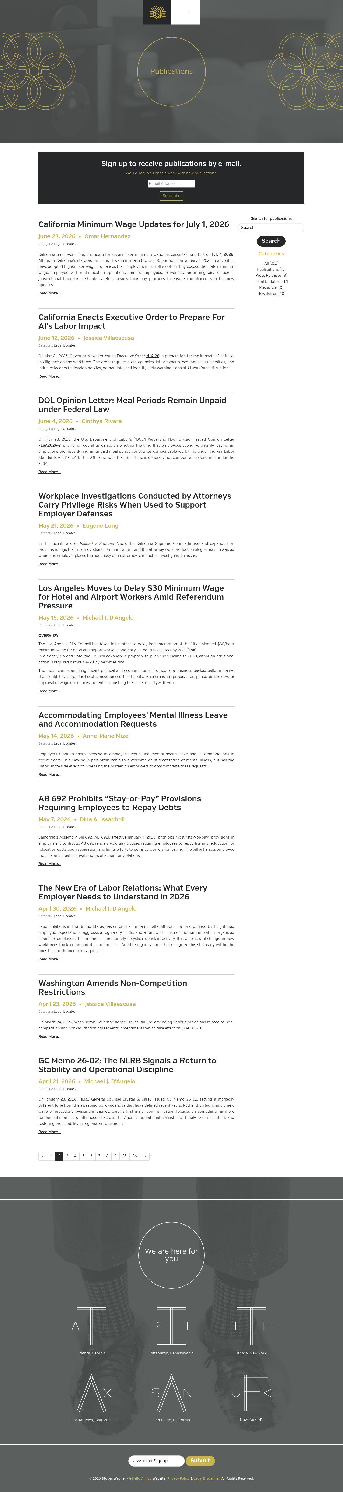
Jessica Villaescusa (109, 338)
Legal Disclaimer (207, 1478)
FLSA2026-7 (49, 446)
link (192, 650)
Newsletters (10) (271, 294)
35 (124, 1156)
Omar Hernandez (107, 237)
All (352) (271, 264)
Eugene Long (101, 526)
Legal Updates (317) (271, 282)
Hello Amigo (142, 1478)
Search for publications (271, 219)
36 (135, 1156)
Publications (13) (271, 270)
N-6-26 (152, 356)
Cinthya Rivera (102, 422)
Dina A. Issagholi (102, 820)
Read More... (49, 293)
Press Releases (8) (271, 276)
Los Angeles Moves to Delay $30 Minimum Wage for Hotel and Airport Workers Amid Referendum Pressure (131, 597)
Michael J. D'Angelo (108, 618)
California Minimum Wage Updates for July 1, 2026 (133, 225)
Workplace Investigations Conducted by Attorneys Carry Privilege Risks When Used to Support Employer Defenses (134, 505)
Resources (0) (271, 288)
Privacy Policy (178, 1478)
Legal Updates (65, 244)
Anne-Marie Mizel (106, 736)
